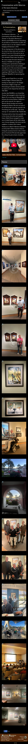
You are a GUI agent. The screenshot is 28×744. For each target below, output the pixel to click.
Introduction (12, 20)
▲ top (15, 743)
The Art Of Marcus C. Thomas (6, 739)
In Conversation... (9, 27)
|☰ (3, 14)
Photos (17, 20)
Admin (19, 740)
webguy (22, 737)
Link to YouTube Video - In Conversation (13, 155)
